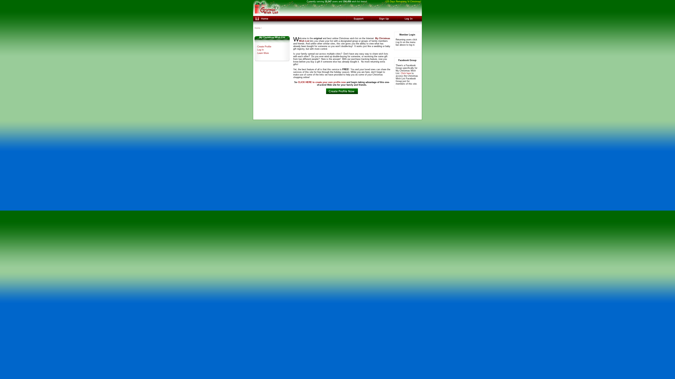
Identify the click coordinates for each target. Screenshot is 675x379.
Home (257, 28)
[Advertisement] (337, 110)
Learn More (263, 53)
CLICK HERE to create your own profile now (322, 82)
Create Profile (264, 46)
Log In (260, 49)
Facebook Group (407, 60)
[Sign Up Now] (342, 93)
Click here (406, 73)
